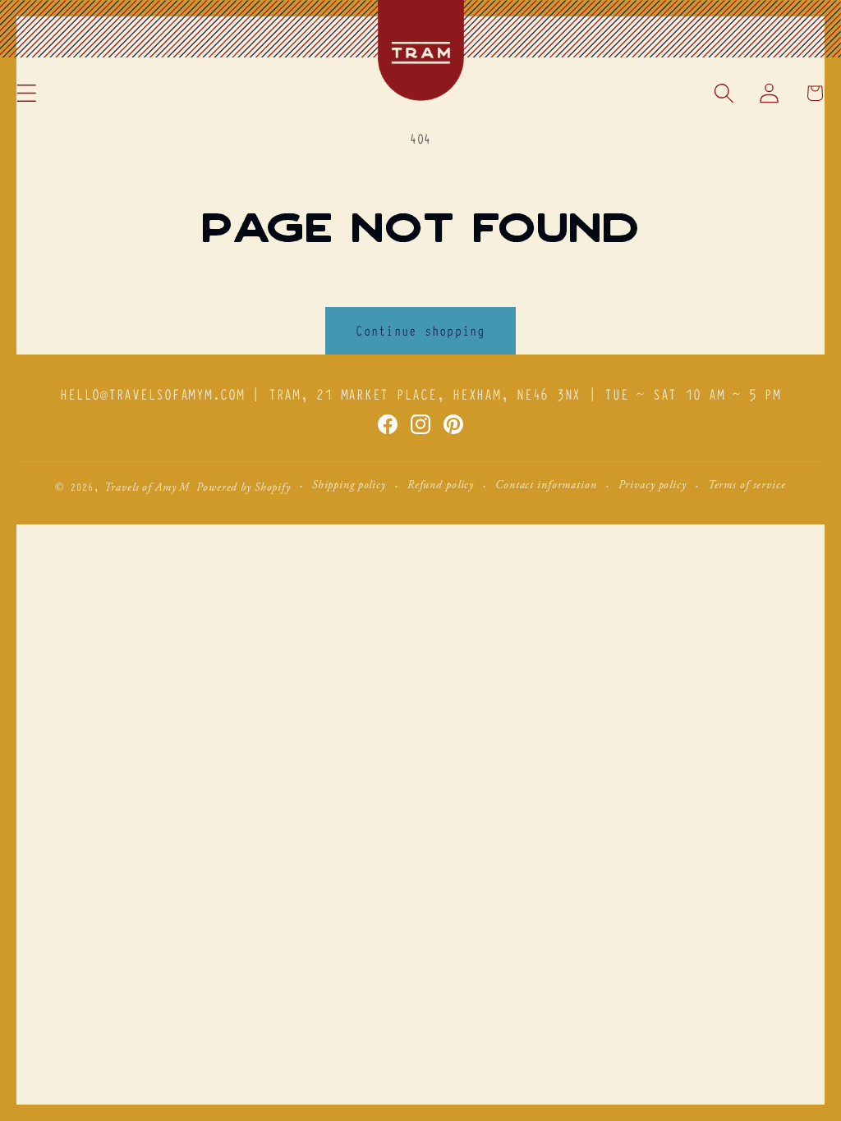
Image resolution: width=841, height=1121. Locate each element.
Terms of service (747, 486)
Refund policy (440, 486)
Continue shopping (420, 330)
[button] (26, 93)
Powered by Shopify (243, 488)
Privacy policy (652, 486)
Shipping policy (349, 486)
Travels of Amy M (147, 488)
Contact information (546, 486)
